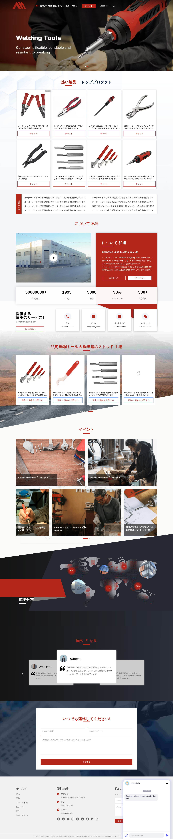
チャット (89, 6)
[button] (22, 674)
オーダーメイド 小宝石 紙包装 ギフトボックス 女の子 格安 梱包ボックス (55, 198)
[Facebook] (68, 820)
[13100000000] (92, 820)
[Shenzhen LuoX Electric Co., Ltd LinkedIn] (82, 820)
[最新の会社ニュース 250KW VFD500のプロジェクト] (122, 462)
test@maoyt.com (67, 813)
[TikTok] (87, 820)
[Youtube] (77, 820)
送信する (86, 762)
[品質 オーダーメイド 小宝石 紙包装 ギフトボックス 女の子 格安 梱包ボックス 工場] (33, 107)
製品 (55, 6)
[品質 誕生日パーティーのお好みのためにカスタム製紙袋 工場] (33, 158)
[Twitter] (63, 820)
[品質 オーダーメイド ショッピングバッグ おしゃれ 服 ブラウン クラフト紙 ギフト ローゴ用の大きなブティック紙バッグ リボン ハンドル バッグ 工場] (32, 373)
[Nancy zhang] (97, 820)
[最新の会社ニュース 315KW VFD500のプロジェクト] (50, 462)
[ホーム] (19, 5)
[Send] (167, 835)
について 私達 (46, 6)
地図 (53, 836)
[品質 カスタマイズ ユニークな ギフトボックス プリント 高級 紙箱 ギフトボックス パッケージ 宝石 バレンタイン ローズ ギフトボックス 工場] (104, 107)
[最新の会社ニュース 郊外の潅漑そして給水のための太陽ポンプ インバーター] (140, 512)
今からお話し (30, 329)
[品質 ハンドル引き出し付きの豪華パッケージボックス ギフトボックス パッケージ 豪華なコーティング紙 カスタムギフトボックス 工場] (139, 158)
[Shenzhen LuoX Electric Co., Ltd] (53, 257)
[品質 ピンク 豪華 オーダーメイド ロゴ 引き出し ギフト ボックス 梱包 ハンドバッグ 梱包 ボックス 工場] (69, 158)
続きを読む (114, 278)
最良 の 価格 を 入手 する (32, 400)
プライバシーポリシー (41, 836)
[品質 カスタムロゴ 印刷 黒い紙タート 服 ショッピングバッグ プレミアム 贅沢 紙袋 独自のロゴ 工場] (138, 373)
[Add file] (126, 835)
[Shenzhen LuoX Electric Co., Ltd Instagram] (72, 820)
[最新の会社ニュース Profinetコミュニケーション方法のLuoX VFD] (86, 512)
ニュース (19, 807)
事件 (18, 811)
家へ (37, 6)
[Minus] (167, 783)
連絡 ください (72, 6)
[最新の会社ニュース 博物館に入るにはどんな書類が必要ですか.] (32, 512)
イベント (61, 6)
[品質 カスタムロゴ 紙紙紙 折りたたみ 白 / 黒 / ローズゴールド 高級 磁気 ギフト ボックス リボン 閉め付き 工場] (104, 158)
